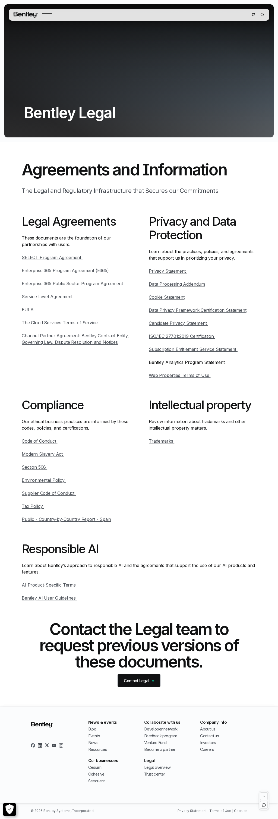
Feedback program (160, 735)
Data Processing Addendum (177, 284)
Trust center (154, 774)
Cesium (94, 767)
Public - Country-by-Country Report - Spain (66, 519)
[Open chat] (264, 805)
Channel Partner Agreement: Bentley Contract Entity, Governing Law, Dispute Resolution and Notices (75, 339)
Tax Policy (33, 506)
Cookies (241, 811)
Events (94, 735)
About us (207, 729)
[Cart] (253, 14)
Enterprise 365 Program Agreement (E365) (65, 270)
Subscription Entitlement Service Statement (193, 349)
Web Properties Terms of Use (180, 375)
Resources (97, 749)
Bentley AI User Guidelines (49, 598)
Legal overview (157, 767)
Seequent (96, 781)
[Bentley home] (25, 15)
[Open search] (262, 14)
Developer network (161, 729)
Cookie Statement (166, 297)
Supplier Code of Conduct (49, 493)
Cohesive (96, 774)
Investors (208, 742)
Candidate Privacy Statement (178, 323)
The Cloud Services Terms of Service (60, 322)
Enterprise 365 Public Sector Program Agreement (73, 283)
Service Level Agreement (48, 296)
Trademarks (161, 441)
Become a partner (159, 749)
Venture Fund (155, 742)
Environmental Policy (44, 480)
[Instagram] (61, 745)
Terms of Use (220, 811)
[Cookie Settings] (9, 809)
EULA (28, 309)
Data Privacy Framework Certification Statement (198, 310)
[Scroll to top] (264, 796)
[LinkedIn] (40, 745)
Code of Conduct (39, 441)
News (93, 742)
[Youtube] (54, 745)
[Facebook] (33, 745)
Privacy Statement (168, 271)
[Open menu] (47, 14)
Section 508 (34, 467)
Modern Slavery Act (43, 454)
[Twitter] (47, 745)
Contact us (209, 735)
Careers (207, 749)
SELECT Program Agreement (52, 257)
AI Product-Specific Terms (49, 585)
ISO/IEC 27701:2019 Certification (182, 336)
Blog (92, 729)
